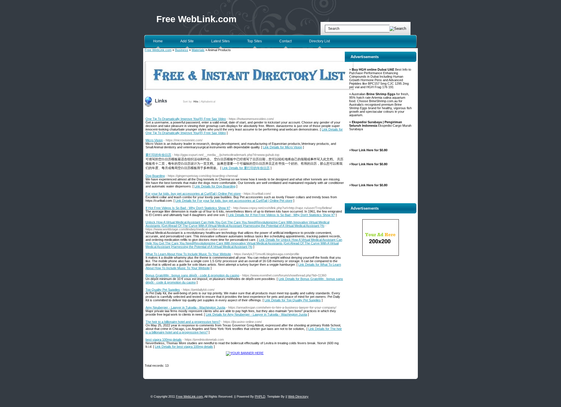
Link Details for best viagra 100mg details (184, 346)
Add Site (187, 41)
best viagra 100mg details (164, 339)
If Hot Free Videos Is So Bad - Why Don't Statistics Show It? (188, 208)
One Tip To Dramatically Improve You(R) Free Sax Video (186, 119)
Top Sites (254, 41)
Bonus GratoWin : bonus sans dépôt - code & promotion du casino (192, 275)
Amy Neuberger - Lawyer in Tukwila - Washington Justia (185, 307)
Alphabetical (208, 101)
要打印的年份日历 (158, 154)
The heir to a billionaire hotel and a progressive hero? (183, 321)
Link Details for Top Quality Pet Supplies (292, 300)
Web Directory (298, 396)
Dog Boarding (155, 176)
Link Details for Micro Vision (282, 147)
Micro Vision (154, 140)
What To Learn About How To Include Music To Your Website (188, 254)
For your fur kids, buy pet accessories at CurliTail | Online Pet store (193, 193)
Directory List (319, 41)
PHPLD (260, 396)
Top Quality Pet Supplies (163, 289)
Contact (285, 41)
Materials (198, 50)
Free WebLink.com (196, 19)
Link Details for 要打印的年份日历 (246, 168)
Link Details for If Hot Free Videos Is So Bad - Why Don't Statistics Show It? (281, 215)
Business (181, 50)
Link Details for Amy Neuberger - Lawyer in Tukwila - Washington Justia (256, 314)
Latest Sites (220, 41)
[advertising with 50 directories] (245, 353)
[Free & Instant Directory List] (249, 89)
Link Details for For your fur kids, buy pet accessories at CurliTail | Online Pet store (233, 200)
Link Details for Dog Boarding (215, 186)
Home (158, 41)
